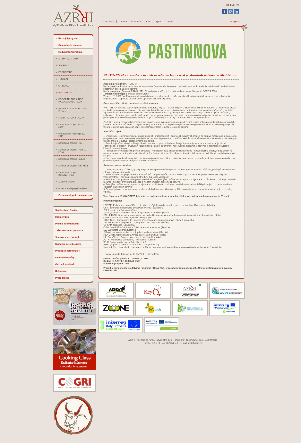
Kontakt (169, 21)
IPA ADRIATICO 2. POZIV (71, 117)
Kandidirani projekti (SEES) (71, 159)
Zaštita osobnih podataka (69, 230)
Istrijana (234, 21)
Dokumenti (61, 271)
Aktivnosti (136, 21)
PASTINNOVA (65, 92)
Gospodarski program (70, 45)
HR (227, 5)
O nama (123, 21)
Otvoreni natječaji (64, 257)
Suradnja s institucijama (68, 244)
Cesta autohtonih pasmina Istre (75, 195)
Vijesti (158, 21)
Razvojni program (68, 38)
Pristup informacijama (67, 223)
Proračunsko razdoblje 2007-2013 (72, 134)
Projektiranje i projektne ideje (72, 188)
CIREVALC (63, 85)
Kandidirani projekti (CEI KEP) (73, 165)
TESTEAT (63, 79)
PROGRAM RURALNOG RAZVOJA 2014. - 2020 (71, 100)
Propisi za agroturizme (67, 250)
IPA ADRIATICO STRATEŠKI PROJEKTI (72, 109)
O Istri (148, 21)
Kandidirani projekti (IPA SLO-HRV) (72, 150)
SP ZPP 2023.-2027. (68, 58)
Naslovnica (108, 21)
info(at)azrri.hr (195, 343)
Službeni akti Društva (66, 210)
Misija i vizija (62, 217)
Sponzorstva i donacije (67, 237)
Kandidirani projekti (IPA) (70, 143)
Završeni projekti (66, 181)
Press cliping (62, 278)
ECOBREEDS (65, 72)
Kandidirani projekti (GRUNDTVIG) (67, 173)
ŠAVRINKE (63, 65)
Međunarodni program (70, 52)
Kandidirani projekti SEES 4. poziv (72, 125)
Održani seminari (64, 264)
